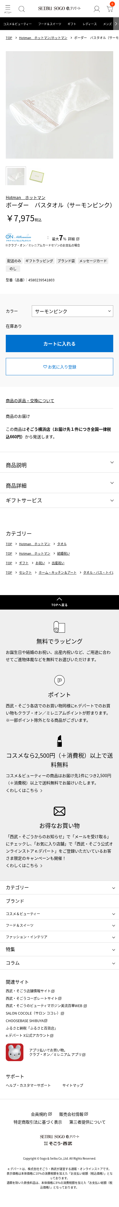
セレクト (25, 572)
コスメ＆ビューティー (17, 24)
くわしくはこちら (22, 790)
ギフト (72, 24)
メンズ (107, 24)
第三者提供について (87, 1122)
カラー (12, 311)
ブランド (15, 900)
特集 (10, 949)
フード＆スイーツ (49, 24)
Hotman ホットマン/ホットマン (43, 38)
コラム (13, 962)
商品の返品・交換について (30, 400)
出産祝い (58, 563)
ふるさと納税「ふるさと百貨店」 (32, 1028)
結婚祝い (63, 553)
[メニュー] (7, 9)
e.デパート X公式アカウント (28, 1035)
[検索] (21, 9)
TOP (9, 38)
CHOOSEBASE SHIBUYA (25, 1020)
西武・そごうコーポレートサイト (32, 998)
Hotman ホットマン (25, 197)
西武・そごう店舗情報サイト (28, 990)
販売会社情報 (71, 1114)
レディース (90, 24)
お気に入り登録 (62, 366)
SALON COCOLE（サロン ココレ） (33, 1013)
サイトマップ (72, 1085)
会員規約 (39, 1114)
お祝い (40, 563)
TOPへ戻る (59, 605)
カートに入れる (59, 343)
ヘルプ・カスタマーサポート (28, 1085)
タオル (62, 544)
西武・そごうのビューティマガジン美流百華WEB (44, 1005)
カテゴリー (17, 887)
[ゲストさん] (97, 9)
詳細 (71, 238)
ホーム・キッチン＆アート (58, 572)
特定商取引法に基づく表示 (38, 1122)
